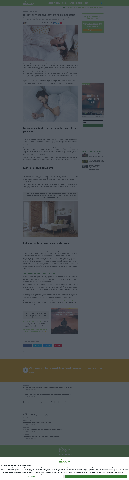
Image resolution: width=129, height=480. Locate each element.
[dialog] (64, 468)
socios (15, 467)
